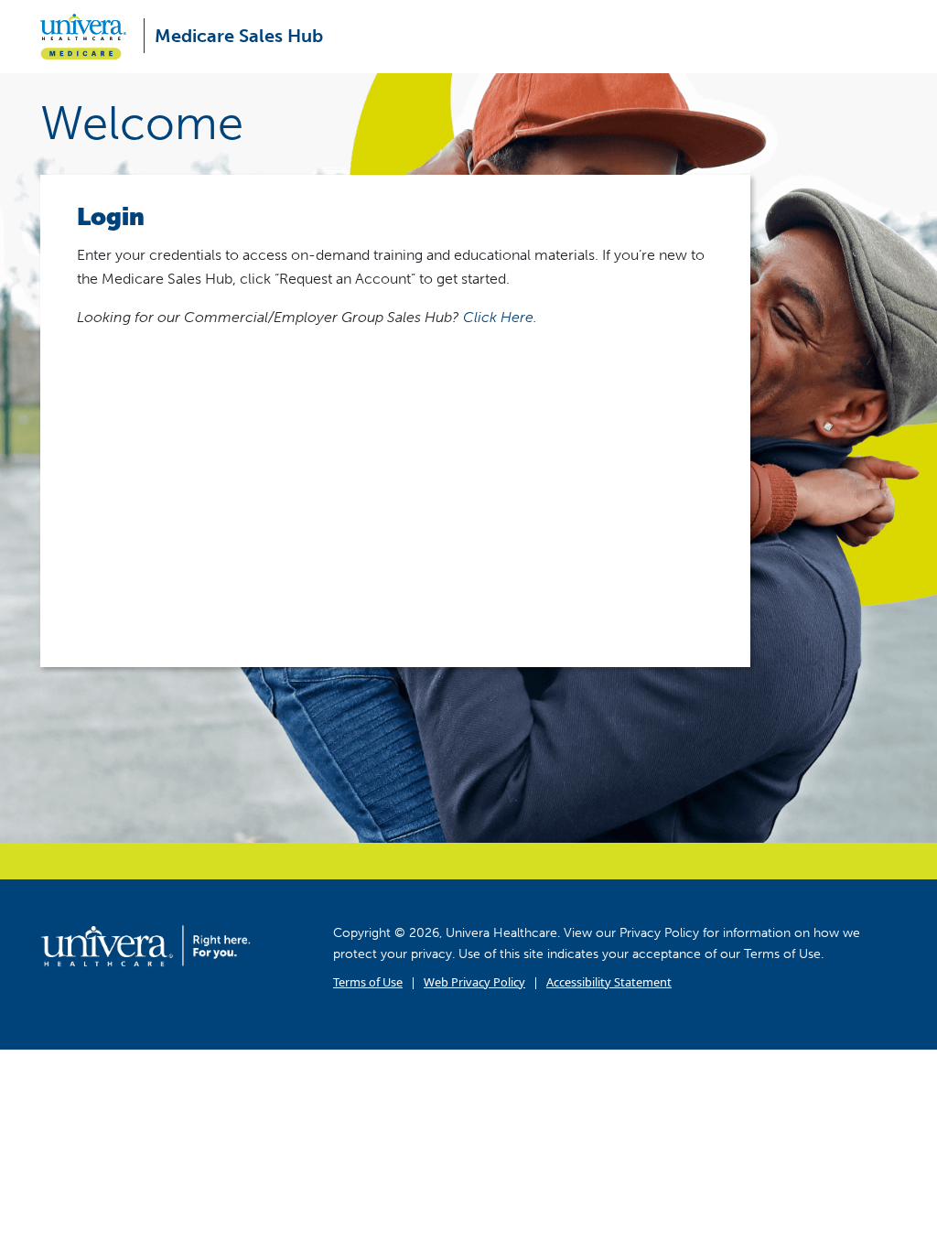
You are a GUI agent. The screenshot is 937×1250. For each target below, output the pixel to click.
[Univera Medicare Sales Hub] (90, 36)
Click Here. (500, 317)
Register (560, 544)
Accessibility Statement (609, 982)
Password (107, 434)
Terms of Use (368, 982)
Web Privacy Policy (474, 982)
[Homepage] (145, 945)
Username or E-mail (141, 354)
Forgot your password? (395, 602)
